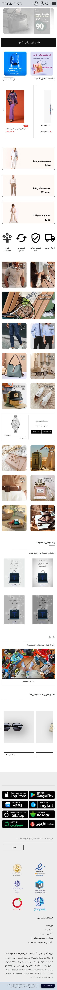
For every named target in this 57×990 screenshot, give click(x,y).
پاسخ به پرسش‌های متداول (42, 938)
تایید (14, 847)
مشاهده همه (8, 79)
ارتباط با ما (49, 929)
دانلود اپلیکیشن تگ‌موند (28, 42)
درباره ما (49, 925)
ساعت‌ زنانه (36, 431)
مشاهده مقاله (28, 681)
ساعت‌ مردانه (47, 431)
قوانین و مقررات (46, 934)
